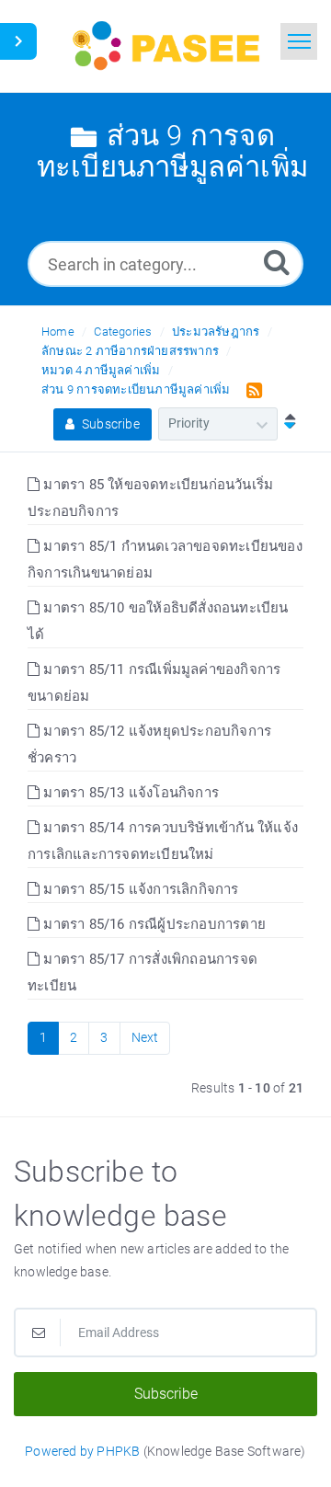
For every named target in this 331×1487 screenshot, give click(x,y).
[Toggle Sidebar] (18, 41)
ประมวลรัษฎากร (215, 331)
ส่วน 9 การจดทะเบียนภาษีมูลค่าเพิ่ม (135, 389)
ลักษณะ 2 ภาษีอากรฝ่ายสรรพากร (130, 351)
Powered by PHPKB (82, 1451)
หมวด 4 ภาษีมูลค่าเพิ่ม (100, 370)
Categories (123, 331)
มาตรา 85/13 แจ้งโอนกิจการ (129, 792)
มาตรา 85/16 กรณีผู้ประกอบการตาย (153, 924)
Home (57, 331)
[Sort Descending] (286, 423)
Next (145, 1037)
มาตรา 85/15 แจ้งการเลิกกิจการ (139, 889)
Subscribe (109, 424)
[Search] (276, 261)
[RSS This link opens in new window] (250, 389)
